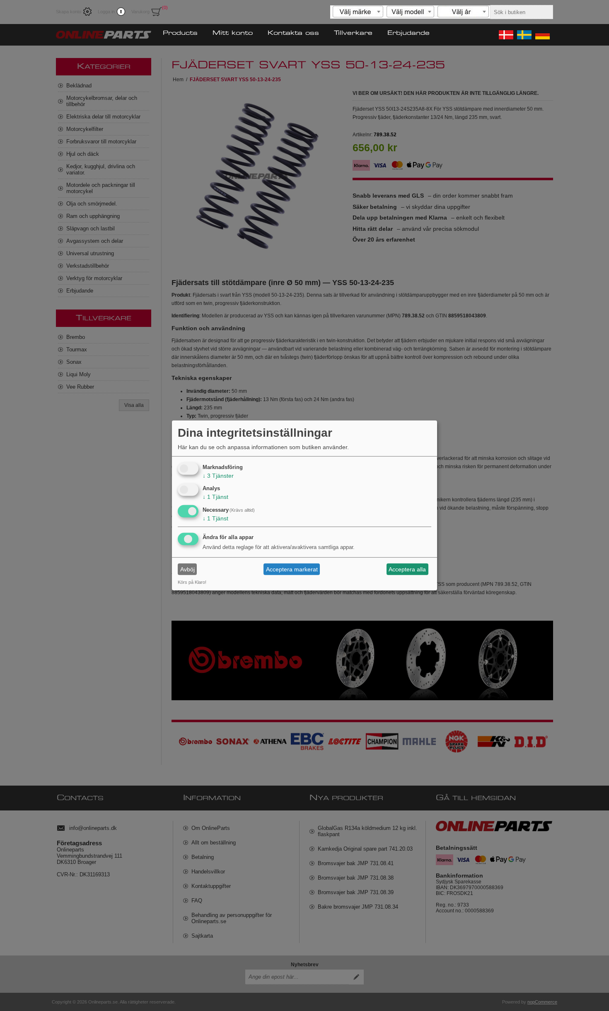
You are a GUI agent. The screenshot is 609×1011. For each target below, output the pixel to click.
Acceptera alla (407, 569)
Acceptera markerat (292, 569)
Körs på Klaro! (192, 582)
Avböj (187, 569)
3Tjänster (218, 475)
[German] (542, 34)
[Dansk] (505, 34)
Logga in (106, 11)
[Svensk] (523, 34)
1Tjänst (215, 496)
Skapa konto (68, 11)
